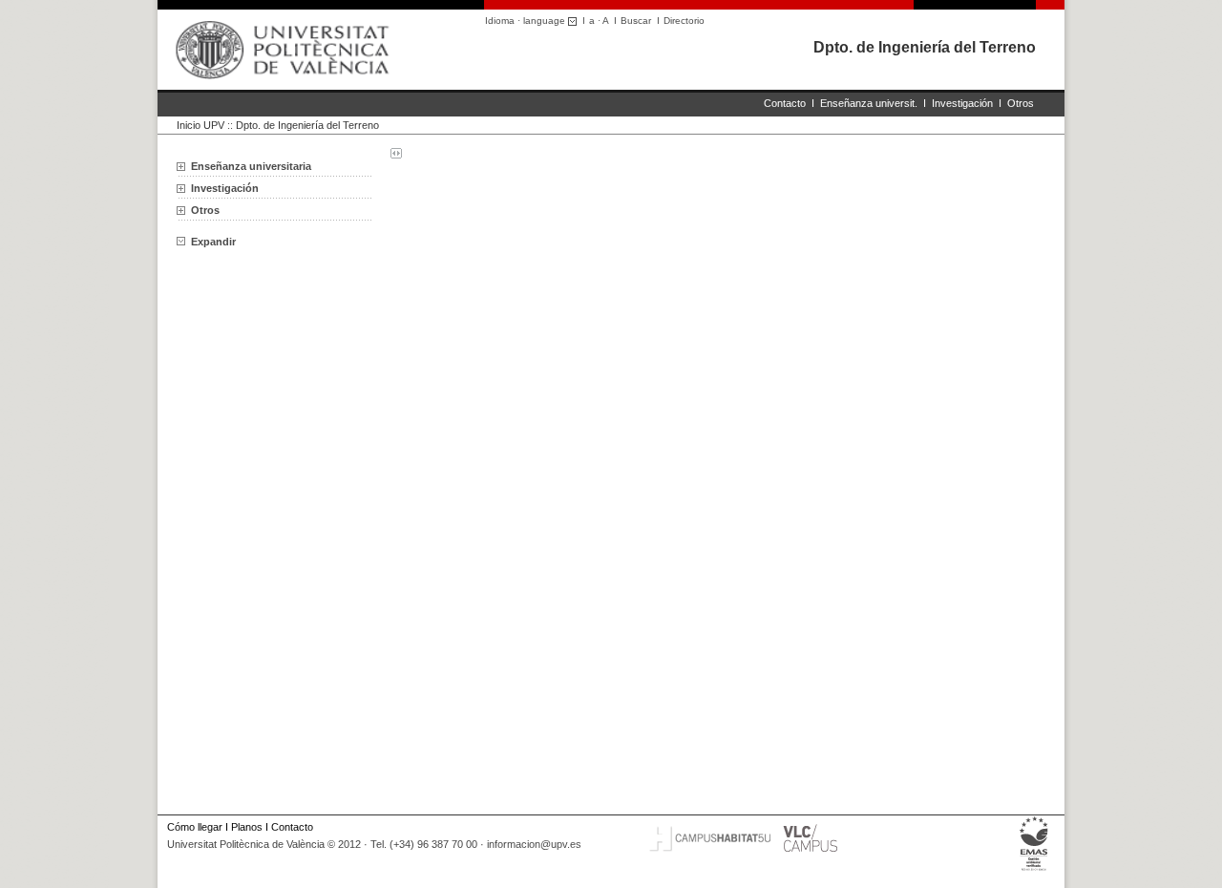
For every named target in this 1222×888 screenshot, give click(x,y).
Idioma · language (526, 20)
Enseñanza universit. (868, 103)
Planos (247, 827)
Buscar (636, 20)
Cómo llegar (194, 827)
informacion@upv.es (534, 844)
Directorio (684, 20)
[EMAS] (1034, 870)
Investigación (962, 103)
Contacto (785, 103)
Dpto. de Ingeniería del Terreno (924, 47)
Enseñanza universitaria (251, 166)
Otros (1020, 103)
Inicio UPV (200, 125)
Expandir (213, 241)
